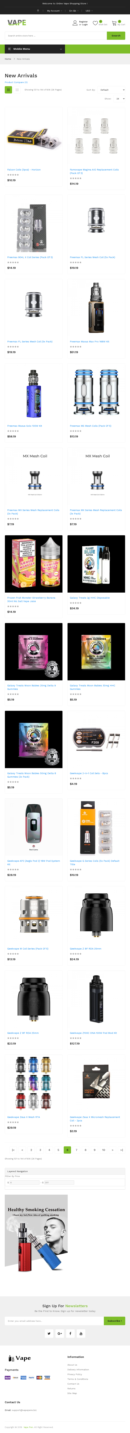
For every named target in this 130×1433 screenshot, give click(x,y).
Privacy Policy (74, 1374)
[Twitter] (49, 1333)
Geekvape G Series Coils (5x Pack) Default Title (94, 863)
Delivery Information (78, 1369)
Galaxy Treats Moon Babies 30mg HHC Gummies (92, 687)
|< (13, 1150)
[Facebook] (70, 1333)
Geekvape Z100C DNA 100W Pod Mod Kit (93, 1033)
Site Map (72, 1393)
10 (103, 1150)
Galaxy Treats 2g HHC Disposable (90, 597)
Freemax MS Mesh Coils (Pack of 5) (90, 425)
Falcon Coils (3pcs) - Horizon (24, 169)
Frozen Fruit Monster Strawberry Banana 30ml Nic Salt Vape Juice (31, 599)
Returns (71, 1388)
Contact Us (73, 1383)
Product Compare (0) (16, 82)
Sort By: (91, 90)
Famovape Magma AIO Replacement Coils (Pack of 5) (94, 171)
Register (83, 22)
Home (8, 59)
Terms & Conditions (77, 1379)
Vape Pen (28, 1427)
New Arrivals (23, 59)
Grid (8, 89)
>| (121, 1150)
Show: (108, 98)
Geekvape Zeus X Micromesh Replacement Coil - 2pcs (95, 1119)
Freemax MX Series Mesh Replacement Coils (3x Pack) (33, 512)
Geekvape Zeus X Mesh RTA (23, 1117)
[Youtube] (81, 1333)
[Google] (59, 1333)
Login (85, 24)
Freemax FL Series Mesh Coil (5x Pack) (92, 257)
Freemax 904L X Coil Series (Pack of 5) (30, 257)
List (17, 89)
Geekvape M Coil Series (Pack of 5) (27, 948)
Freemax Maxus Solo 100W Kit (24, 425)
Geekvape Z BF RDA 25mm (85, 948)
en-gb (73, 10)
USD (88, 10)
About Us (72, 1365)
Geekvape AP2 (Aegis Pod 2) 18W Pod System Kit (33, 863)
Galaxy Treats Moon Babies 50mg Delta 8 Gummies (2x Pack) (31, 775)
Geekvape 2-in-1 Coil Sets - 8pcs (89, 773)
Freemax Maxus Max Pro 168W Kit (89, 341)
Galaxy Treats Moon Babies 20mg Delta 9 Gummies (31, 687)
